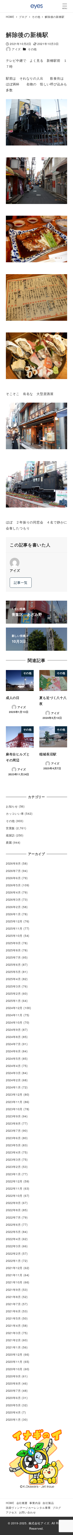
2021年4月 (13, 1325)
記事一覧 (20, 582)
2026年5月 (13, 885)
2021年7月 (13, 1304)
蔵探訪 (10, 835)
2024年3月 (13, 1073)
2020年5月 (13, 1405)
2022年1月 (13, 1261)
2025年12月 (14, 921)
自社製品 (48, 1503)
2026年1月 (13, 914)
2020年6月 (13, 1398)
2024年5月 (13, 1058)
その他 (32, 49)
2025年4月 (13, 979)
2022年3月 (13, 1246)
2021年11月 (14, 1275)
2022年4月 (13, 1239)
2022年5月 (13, 1232)
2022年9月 (13, 1203)
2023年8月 (13, 1123)
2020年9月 (13, 1376)
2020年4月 (13, 1412)
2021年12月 (14, 1268)
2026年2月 (13, 907)
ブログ (57, 1508)
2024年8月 (13, 1037)
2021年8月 (13, 1297)
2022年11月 (14, 1188)
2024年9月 (13, 1030)
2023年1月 (13, 1174)
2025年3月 (13, 986)
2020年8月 (13, 1383)
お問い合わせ (27, 1512)
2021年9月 (13, 1290)
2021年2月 (13, 1340)
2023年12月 (14, 1094)
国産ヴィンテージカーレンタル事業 (28, 1508)
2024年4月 (13, 1066)
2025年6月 (13, 964)
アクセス (11, 1512)
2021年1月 (13, 1347)
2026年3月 (13, 899)
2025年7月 (13, 957)
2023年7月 (13, 1130)
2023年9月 (13, 1116)
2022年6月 (13, 1224)
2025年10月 (14, 936)
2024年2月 (13, 1080)
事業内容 (35, 1503)
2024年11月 (14, 1015)
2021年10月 (14, 1282)
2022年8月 (13, 1210)
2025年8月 (13, 950)
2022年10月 (14, 1196)
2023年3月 (13, 1159)
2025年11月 (14, 928)
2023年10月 (14, 1109)
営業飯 (10, 828)
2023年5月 (13, 1145)
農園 (9, 842)
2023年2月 (13, 1167)
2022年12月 (14, 1181)
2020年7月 (13, 1390)
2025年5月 (13, 972)
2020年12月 (14, 1354)
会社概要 (22, 1503)
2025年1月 (13, 1001)
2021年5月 (13, 1318)
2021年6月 (13, 1311)
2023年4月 (13, 1152)
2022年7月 (13, 1217)
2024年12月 (14, 1008)
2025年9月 (13, 943)
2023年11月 (14, 1102)
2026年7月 (13, 871)
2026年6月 (13, 878)
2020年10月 (14, 1369)
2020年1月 (13, 1419)
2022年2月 (13, 1253)
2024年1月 (13, 1087)
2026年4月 (13, 892)
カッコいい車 (15, 813)
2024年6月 (13, 1051)
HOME (10, 1503)
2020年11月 (14, 1362)
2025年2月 (13, 993)
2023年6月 (13, 1138)
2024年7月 (13, 1044)
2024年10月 (14, 1022)
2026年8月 (13, 863)
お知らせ (12, 806)
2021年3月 (13, 1333)
